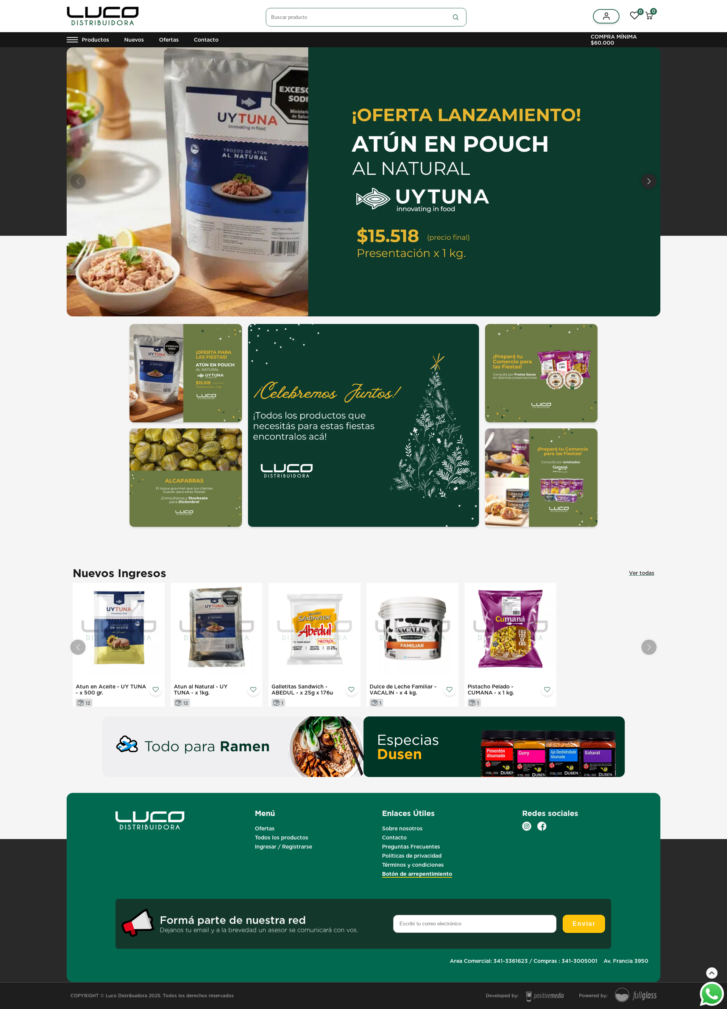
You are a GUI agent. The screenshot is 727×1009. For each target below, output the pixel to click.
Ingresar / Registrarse (283, 847)
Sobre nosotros (402, 828)
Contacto (206, 40)
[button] (649, 181)
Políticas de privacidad (412, 856)
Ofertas (169, 40)
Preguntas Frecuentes (411, 847)
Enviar (584, 923)
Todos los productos (281, 838)
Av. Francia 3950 (626, 961)
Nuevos (134, 40)
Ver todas (641, 573)
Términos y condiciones (413, 865)
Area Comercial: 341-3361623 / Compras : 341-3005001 (524, 961)
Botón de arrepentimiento (417, 874)
